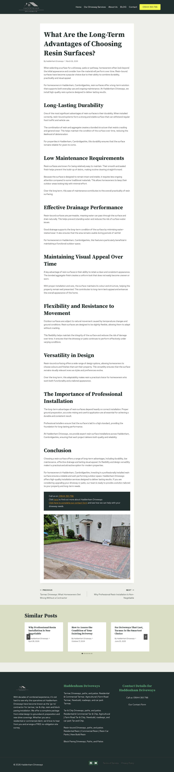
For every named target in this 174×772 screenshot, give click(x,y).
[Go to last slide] (28, 637)
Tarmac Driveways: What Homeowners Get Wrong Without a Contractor (60, 594)
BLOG (123, 7)
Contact (133, 7)
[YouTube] (96, 763)
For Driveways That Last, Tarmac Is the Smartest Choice (129, 630)
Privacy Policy (127, 763)
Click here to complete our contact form (68, 502)
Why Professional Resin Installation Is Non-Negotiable (114, 594)
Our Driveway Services (95, 7)
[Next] (145, 637)
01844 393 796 (150, 7)
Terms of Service (111, 763)
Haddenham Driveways (55, 61)
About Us (113, 7)
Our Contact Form (137, 704)
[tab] (82, 653)
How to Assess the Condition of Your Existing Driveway (82, 630)
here (56, 499)
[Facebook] (91, 763)
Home (78, 7)
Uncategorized (51, 28)
